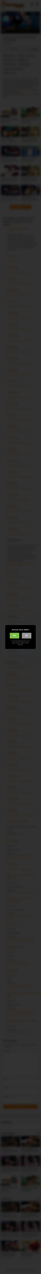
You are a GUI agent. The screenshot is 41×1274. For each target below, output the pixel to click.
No (26, 636)
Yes (14, 636)
